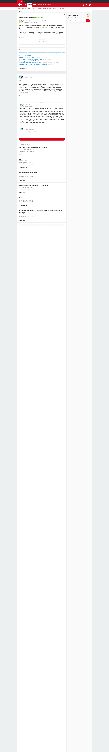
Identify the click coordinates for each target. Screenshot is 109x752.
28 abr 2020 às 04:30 (30, 129)
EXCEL (44, 8)
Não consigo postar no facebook (27, 61)
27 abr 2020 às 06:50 (27, 106)
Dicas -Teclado (47, 59)
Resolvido (37, 17)
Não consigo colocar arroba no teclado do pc (30, 59)
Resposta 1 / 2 (22, 72)
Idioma (89, 1)
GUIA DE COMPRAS (60, 8)
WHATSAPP (24, 8)
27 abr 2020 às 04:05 (27, 77)
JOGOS (19, 8)
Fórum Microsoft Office (41, 57)
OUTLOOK (40, 8)
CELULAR (29, 8)
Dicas (34, 4)
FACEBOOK (35, 8)
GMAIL (54, 8)
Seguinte (61, 14)
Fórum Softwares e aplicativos (51, 62)
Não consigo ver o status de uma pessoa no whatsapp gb (34, 64)
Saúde (25, 1)
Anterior (22, 14)
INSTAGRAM (49, 8)
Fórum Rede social (43, 61)
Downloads (41, 4)
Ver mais (43, 41)
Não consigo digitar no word (26, 57)
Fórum (30, 4)
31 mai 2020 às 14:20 (32, 22)
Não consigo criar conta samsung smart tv (30, 62)
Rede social (29, 11)
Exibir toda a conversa (41, 139)
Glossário (48, 4)
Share (22, 46)
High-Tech (20, 1)
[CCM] (22, 5)
